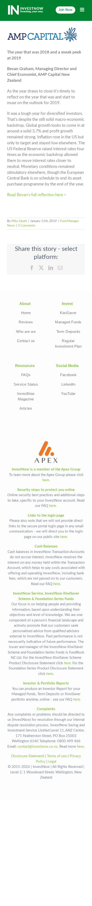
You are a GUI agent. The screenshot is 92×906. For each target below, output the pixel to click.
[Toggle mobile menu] (82, 9)
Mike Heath (19, 221)
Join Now (65, 10)
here (80, 746)
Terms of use (57, 756)
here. (46, 480)
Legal (52, 761)
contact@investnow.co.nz (38, 746)
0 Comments (26, 225)
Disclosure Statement (27, 756)
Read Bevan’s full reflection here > (36, 195)
